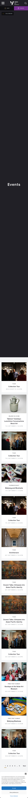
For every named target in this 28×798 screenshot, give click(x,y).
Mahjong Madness (14, 721)
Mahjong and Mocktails (14, 488)
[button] (25, 774)
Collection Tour (14, 386)
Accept (14, 788)
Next (24, 766)
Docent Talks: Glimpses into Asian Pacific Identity (14, 586)
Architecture (14, 553)
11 (19, 766)
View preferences (14, 792)
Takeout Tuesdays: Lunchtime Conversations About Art (14, 421)
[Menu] (3, 3)
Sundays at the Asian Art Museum (14, 688)
